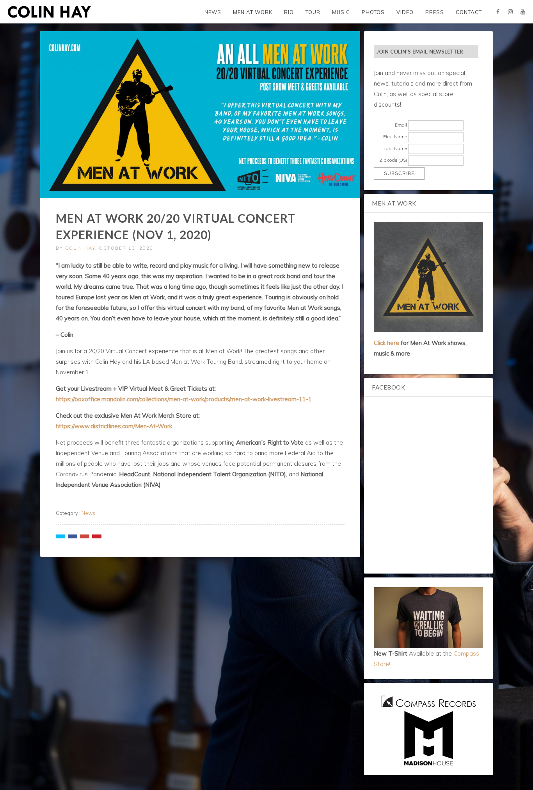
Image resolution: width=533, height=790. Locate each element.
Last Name (395, 148)
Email (401, 125)
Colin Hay (80, 248)
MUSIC (341, 12)
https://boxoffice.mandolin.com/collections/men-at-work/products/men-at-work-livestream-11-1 (184, 399)
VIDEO (405, 12)
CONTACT (469, 12)
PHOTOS (373, 12)
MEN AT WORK (252, 12)
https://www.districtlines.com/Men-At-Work (114, 426)
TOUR (313, 12)
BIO (289, 12)
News (88, 513)
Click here (386, 343)
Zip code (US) (393, 160)
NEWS (212, 12)
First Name (395, 136)
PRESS (434, 12)
